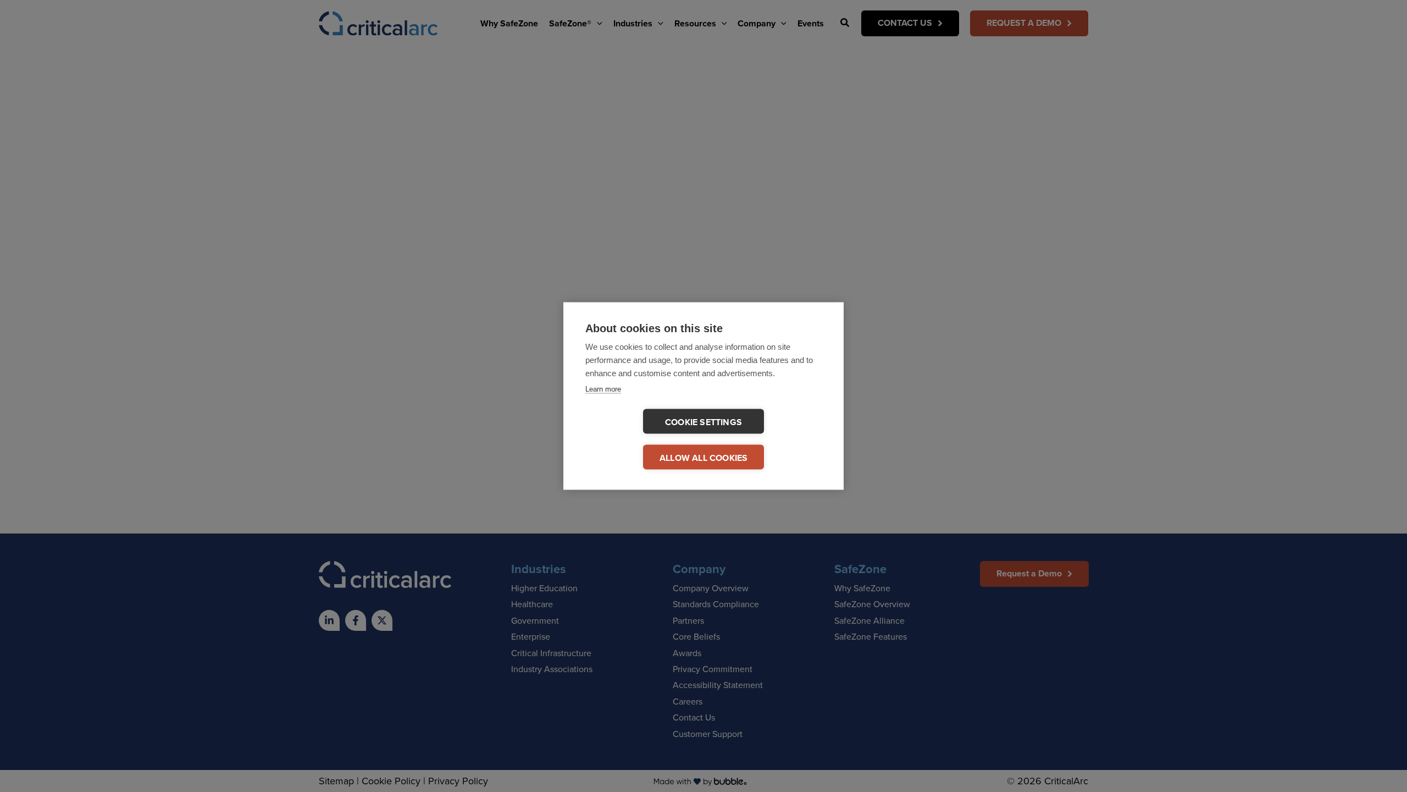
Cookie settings (703, 422)
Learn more (603, 389)
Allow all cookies (703, 458)
